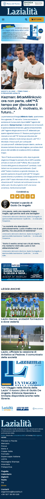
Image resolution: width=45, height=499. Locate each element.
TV (2, 483)
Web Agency (37, 435)
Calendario (6, 474)
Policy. (3, 435)
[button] (3, 19)
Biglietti (4, 477)
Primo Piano (23, 91)
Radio (4, 480)
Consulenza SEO (19, 435)
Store (3, 485)
